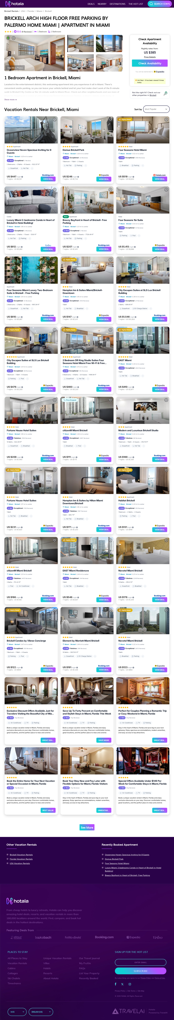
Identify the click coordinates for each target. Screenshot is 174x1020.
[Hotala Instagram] (129, 984)
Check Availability (150, 63)
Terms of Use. (160, 978)
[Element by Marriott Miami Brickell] (87, 620)
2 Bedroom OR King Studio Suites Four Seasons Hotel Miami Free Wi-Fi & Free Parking (84, 362)
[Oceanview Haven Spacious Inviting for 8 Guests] (31, 129)
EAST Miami (124, 360)
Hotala (123, 996)
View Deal (48, 179)
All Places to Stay (17, 958)
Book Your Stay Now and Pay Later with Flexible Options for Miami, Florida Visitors (85, 782)
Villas (46, 963)
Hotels (47, 968)
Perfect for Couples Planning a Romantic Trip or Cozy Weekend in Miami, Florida (142, 712)
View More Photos (15, 67)
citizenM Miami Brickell (75, 430)
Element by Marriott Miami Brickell (81, 640)
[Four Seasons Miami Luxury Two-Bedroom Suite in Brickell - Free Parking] (31, 270)
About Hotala (50, 978)
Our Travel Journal (89, 958)
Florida (30, 11)
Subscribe (141, 971)
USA (23, 11)
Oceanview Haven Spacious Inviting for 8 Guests (29, 151)
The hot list (136, 3)
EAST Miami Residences (76, 570)
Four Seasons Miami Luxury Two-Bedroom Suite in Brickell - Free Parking (30, 291)
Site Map (141, 991)
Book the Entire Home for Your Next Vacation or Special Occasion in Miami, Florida (31, 782)
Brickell (48, 11)
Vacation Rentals (17, 963)
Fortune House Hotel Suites (21, 430)
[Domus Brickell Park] (87, 129)
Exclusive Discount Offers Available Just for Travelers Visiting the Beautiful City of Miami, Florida (31, 712)
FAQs (82, 968)
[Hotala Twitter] (122, 984)
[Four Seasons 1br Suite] (142, 200)
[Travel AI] (128, 1011)
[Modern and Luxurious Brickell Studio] (142, 410)
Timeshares (14, 983)
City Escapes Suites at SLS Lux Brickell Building (139, 291)
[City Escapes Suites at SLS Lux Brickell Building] (142, 270)
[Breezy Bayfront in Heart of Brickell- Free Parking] (87, 200)
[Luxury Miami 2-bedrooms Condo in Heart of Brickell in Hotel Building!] (31, 200)
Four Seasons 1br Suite (130, 220)
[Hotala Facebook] (115, 984)
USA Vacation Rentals (20, 863)
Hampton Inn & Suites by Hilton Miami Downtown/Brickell (83, 502)
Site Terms (131, 991)
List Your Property (89, 973)
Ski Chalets (14, 978)
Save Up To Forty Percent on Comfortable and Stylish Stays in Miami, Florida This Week (87, 712)
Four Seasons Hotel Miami (132, 150)
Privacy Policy (146, 978)
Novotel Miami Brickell (130, 570)
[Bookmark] (14, 38)
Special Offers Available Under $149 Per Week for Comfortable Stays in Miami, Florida (142, 782)
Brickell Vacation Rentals (21, 854)
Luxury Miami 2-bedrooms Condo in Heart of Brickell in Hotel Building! (31, 221)
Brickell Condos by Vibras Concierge (26, 640)
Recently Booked (88, 978)
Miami (39, 11)
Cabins (11, 968)
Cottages (13, 973)
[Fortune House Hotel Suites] (31, 410)
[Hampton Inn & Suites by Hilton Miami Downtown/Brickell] (87, 480)
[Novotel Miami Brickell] (142, 550)
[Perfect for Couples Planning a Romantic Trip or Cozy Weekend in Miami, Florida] (142, 690)
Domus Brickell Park (73, 150)
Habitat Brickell (126, 500)
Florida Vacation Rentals (21, 859)
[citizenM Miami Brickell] (31, 550)
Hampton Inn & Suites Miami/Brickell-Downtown (83, 291)
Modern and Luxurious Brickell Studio (138, 430)
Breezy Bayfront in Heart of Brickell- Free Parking (85, 221)
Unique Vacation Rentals (57, 958)
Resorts (47, 973)
